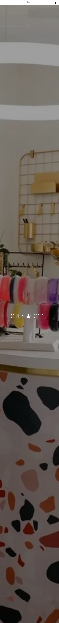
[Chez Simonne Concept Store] (29, 2)
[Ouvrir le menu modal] (2, 2)
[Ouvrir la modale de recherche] (53, 2)
